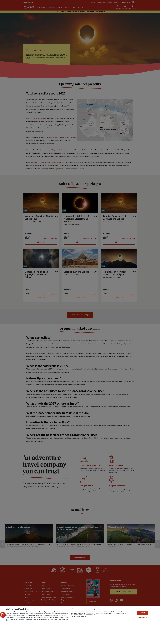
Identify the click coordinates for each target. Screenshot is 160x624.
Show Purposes (142, 617)
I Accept (142, 612)
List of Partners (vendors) (78, 616)
